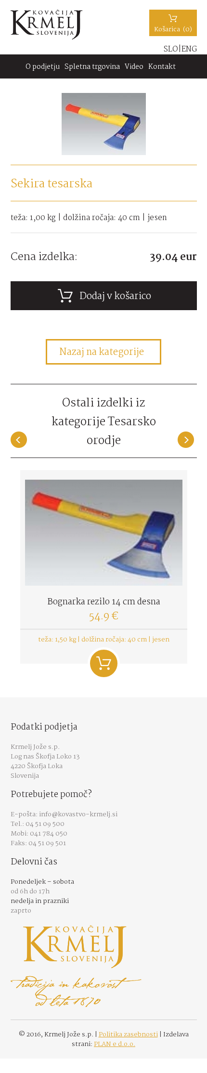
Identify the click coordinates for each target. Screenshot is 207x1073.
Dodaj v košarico (104, 663)
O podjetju (43, 67)
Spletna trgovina (92, 67)
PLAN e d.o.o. (114, 1044)
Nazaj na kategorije (101, 352)
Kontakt (162, 67)
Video (134, 67)
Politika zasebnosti (128, 1034)
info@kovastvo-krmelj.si (78, 814)
